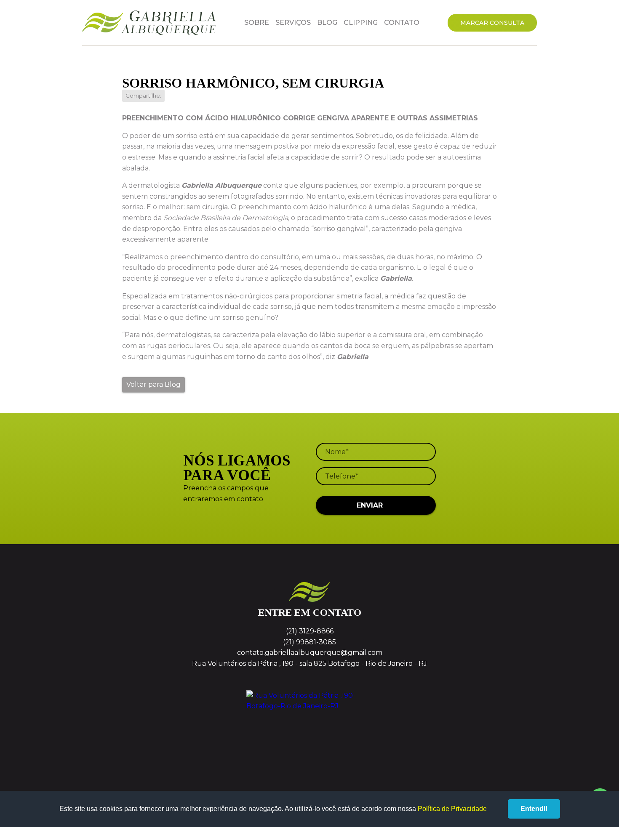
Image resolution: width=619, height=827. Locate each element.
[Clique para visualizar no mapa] (309, 721)
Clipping (361, 23)
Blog (327, 23)
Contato (401, 23)
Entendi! (533, 808)
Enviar (370, 505)
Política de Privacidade (452, 808)
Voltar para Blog (153, 384)
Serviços (293, 23)
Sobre (256, 23)
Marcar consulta (492, 23)
